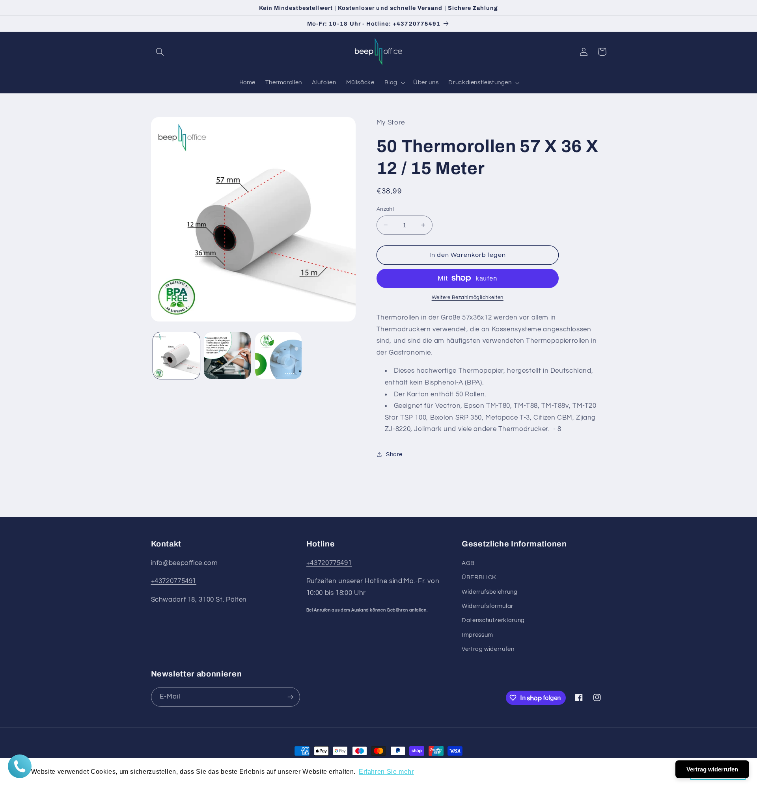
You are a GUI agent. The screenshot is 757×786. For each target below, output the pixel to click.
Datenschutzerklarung (493, 620)
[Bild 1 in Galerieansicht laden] (176, 355)
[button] (160, 52)
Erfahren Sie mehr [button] (386, 771)
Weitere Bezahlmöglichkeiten (467, 297)
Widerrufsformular (487, 606)
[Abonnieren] (290, 696)
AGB (468, 563)
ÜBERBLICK (479, 577)
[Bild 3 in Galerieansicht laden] (278, 355)
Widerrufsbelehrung (489, 592)
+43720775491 (174, 581)
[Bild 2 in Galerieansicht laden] (227, 355)
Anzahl (385, 209)
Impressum (477, 635)
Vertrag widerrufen (488, 649)
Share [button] (394, 454)
